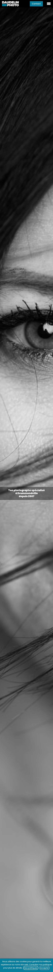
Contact (36, 3)
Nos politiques (30, 968)
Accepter (44, 968)
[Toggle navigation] (49, 4)
